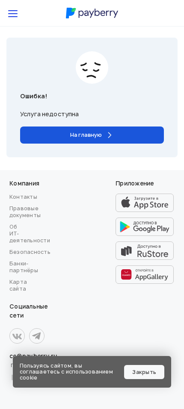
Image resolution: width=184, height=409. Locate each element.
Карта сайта (18, 285)
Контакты (23, 196)
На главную (86, 134)
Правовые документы (25, 212)
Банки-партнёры (23, 267)
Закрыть (144, 372)
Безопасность (29, 252)
